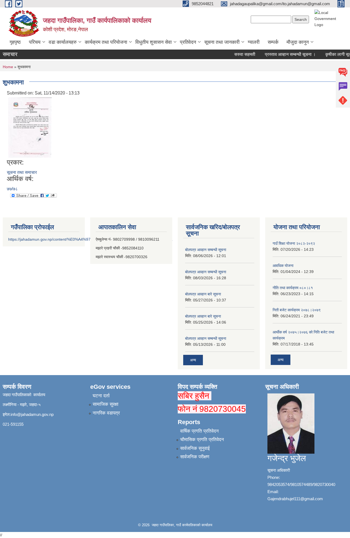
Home (8, 67)
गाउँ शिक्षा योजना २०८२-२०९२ (294, 243)
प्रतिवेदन (188, 42)
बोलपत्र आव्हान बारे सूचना (203, 294)
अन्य (193, 360)
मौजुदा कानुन (298, 42)
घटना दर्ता (101, 395)
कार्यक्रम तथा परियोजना (106, 42)
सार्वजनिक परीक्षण (194, 456)
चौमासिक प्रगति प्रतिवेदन (202, 439)
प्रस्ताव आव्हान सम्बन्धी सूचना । (286, 54)
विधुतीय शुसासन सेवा (153, 42)
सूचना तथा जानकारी (222, 42)
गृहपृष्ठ (15, 42)
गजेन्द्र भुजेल (286, 458)
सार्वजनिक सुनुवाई (195, 448)
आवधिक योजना (283, 265)
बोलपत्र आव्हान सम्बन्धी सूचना (205, 250)
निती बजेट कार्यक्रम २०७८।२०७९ (297, 310)
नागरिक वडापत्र (106, 413)
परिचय (34, 42)
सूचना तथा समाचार (22, 172)
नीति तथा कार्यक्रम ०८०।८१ (293, 288)
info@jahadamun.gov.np (32, 414)
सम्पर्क (273, 42)
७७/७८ (12, 188)
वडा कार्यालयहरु (63, 42)
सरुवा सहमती (240, 54)
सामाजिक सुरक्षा (105, 404)
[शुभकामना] (30, 127)
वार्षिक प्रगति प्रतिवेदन (199, 431)
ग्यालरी (253, 42)
